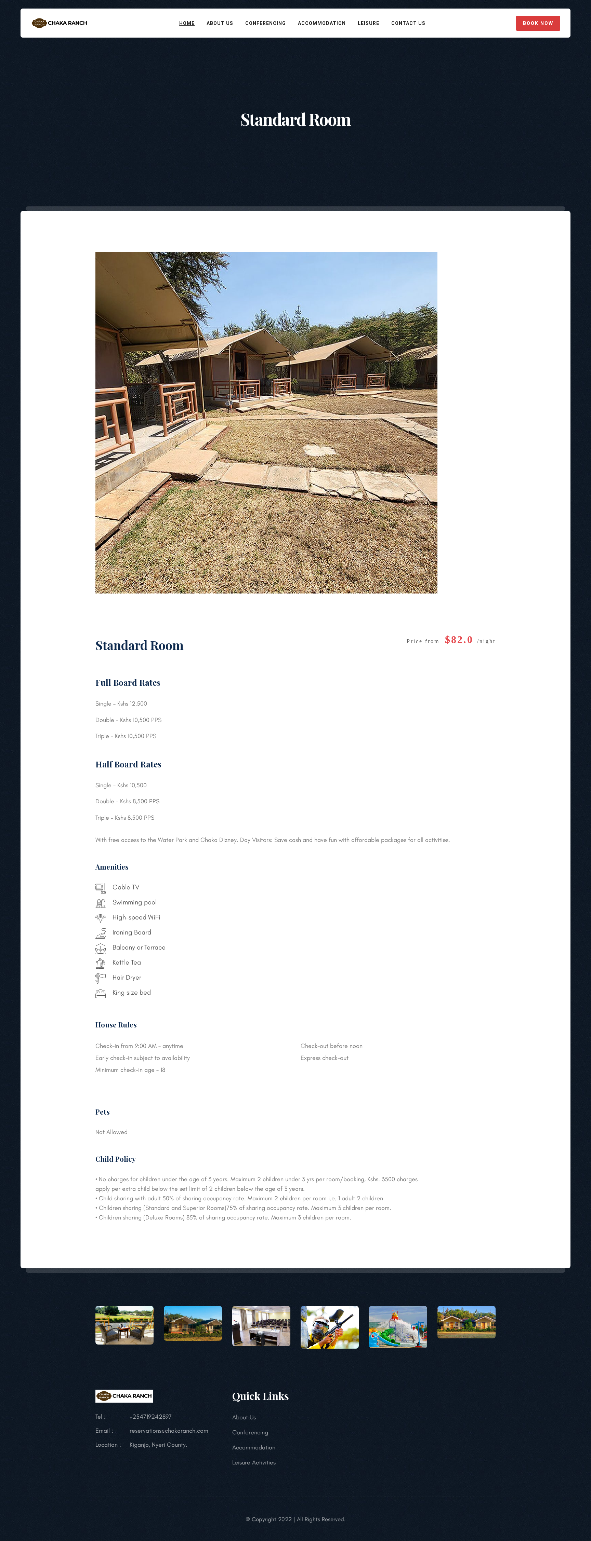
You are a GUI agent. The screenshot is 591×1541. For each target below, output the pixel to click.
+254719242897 (151, 1416)
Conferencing (265, 23)
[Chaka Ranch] (60, 22)
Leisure (368, 23)
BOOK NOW (538, 23)
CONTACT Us (408, 23)
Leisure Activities (254, 1462)
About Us (220, 23)
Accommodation (322, 23)
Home (187, 23)
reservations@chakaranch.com (169, 1430)
